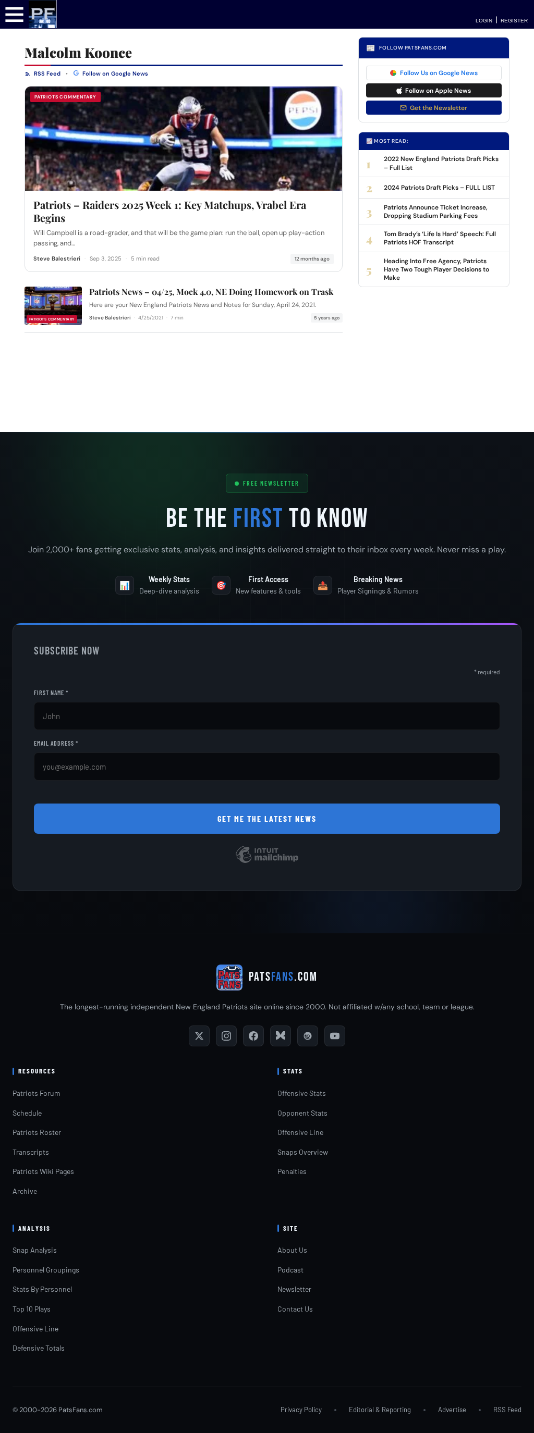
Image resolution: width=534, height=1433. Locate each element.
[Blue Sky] (280, 1036)
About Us (292, 1249)
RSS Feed (46, 73)
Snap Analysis (35, 1249)
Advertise (452, 1409)
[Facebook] (253, 1036)
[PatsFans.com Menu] (14, 13)
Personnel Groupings (46, 1269)
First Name (51, 692)
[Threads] (307, 1036)
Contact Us (295, 1308)
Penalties (292, 1171)
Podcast (290, 1269)
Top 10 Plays (32, 1308)
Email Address (56, 743)
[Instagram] (226, 1036)
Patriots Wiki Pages (43, 1171)
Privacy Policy (301, 1409)
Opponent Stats (302, 1112)
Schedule (27, 1112)
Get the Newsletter (438, 108)
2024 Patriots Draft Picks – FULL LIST (439, 187)
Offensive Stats (301, 1093)
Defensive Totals (39, 1347)
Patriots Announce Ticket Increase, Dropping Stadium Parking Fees (436, 211)
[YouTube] (334, 1036)
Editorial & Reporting (380, 1409)
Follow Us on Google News (439, 73)
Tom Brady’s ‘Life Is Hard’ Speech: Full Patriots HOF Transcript (440, 238)
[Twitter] (199, 1036)
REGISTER (514, 20)
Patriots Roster (37, 1132)
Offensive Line (300, 1132)
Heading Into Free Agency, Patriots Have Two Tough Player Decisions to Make (436, 269)
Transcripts (31, 1151)
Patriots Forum (36, 1093)
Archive (25, 1191)
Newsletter (294, 1288)
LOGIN (484, 20)
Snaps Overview (302, 1151)
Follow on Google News (114, 73)
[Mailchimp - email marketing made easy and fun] (267, 862)
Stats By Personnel (42, 1288)
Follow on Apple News (438, 91)
